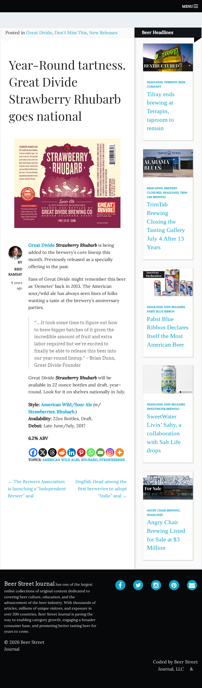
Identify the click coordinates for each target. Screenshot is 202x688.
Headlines (155, 82)
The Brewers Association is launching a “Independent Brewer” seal (37, 489)
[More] (119, 452)
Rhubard (89, 460)
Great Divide (39, 32)
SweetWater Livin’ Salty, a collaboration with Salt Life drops (164, 433)
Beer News (155, 188)
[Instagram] (110, 452)
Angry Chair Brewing (163, 510)
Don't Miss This (71, 32)
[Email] (100, 452)
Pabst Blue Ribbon (161, 311)
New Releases (103, 32)
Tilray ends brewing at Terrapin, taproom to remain (161, 111)
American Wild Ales (60, 460)
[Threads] (52, 452)
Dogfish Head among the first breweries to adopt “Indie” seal (101, 489)
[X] (42, 452)
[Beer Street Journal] (101, 6)
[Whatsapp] (90, 452)
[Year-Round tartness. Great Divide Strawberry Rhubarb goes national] (67, 185)
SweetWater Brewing (163, 409)
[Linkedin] (71, 452)
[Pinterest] (81, 452)
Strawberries (112, 460)
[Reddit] (62, 452)
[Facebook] (33, 452)
